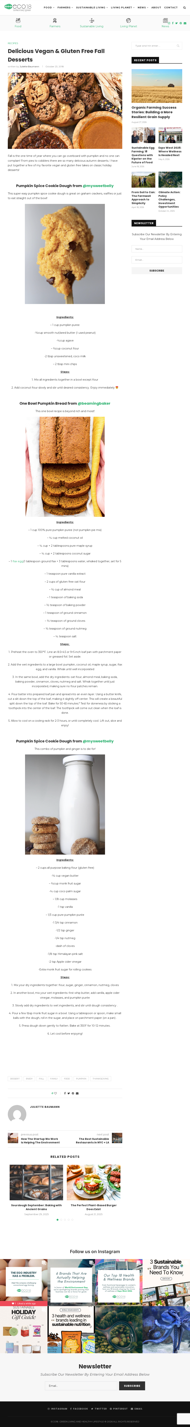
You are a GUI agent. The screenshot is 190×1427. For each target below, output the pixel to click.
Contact (171, 7)
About (156, 7)
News (142, 7)
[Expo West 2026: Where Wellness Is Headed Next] (170, 135)
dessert (15, 1078)
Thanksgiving (101, 1078)
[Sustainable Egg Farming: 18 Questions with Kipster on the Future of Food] (143, 135)
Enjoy (29, 1078)
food (67, 1078)
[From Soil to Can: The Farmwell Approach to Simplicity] (143, 180)
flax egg (18, 561)
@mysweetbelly (98, 185)
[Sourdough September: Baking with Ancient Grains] (36, 1182)
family (54, 1078)
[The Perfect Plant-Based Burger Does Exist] (93, 1182)
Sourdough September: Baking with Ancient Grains (36, 1207)
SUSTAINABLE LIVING (90, 7)
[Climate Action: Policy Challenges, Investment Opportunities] (170, 180)
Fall (41, 1078)
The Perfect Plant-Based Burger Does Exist (94, 1207)
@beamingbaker (94, 403)
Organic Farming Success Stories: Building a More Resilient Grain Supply (154, 112)
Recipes (13, 43)
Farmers (64, 7)
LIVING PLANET (121, 7)
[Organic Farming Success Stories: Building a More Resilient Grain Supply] (157, 86)
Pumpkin (81, 1078)
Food (48, 7)
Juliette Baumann (29, 66)
